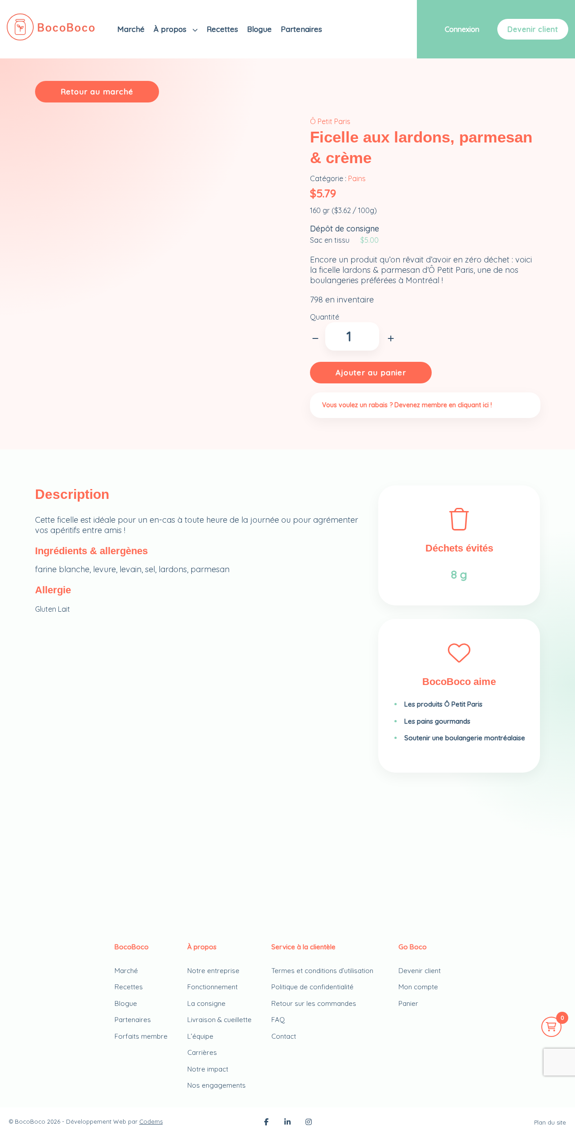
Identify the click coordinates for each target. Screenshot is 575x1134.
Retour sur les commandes (313, 1003)
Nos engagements (216, 1085)
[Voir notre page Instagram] (308, 1122)
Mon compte (418, 987)
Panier (408, 1003)
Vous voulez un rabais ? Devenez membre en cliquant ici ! (407, 405)
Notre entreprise (213, 970)
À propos (171, 29)
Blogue (259, 29)
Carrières (202, 1052)
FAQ (278, 1019)
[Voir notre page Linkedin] (287, 1122)
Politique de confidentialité (312, 987)
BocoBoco (30, 1121)
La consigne (206, 1003)
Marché (131, 29)
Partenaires (301, 29)
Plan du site (550, 1122)
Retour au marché (97, 91)
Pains (357, 178)
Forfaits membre (141, 1036)
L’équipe (200, 1036)
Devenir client (532, 29)
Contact (283, 1036)
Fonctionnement (212, 987)
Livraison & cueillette (219, 1019)
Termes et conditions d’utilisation (322, 970)
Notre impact (207, 1069)
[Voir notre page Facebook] (266, 1122)
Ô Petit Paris (330, 121)
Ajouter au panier (371, 372)
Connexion (462, 29)
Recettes (222, 29)
